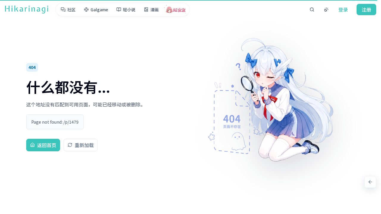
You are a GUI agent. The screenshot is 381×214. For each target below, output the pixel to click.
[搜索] (312, 9)
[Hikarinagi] (27, 9)
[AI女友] (175, 9)
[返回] (370, 182)
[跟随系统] (326, 9)
